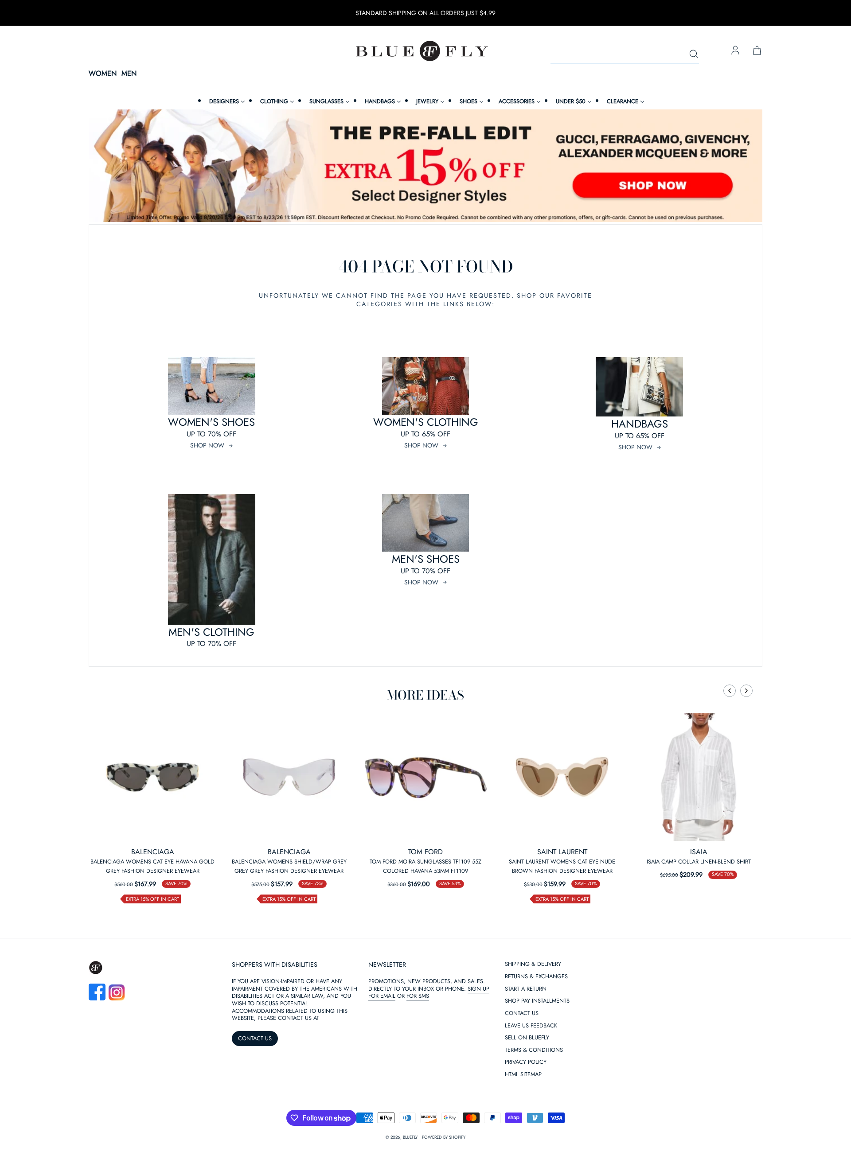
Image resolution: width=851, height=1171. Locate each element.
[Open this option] (152, 777)
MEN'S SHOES (426, 559)
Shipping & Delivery (533, 964)
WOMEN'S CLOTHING (425, 422)
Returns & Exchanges (536, 976)
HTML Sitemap (523, 1074)
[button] (729, 690)
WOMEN (103, 73)
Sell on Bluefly (527, 1038)
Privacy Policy (526, 1062)
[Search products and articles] (693, 54)
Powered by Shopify (443, 1137)
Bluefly (410, 1137)
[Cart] (757, 51)
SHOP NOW (207, 445)
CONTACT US (255, 1038)
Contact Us (522, 1013)
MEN (129, 73)
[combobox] (624, 54)
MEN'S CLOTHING (211, 632)
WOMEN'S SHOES (211, 422)
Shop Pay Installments (537, 1001)
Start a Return (526, 989)
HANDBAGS (639, 424)
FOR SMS (417, 996)
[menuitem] (226, 101)
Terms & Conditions (534, 1050)
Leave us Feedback (531, 1026)
